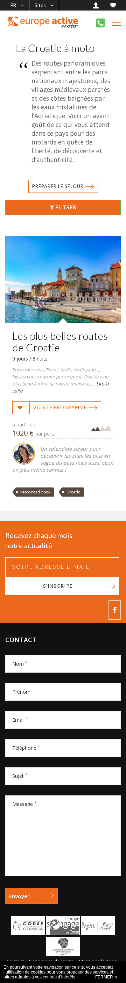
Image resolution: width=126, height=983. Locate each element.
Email (20, 719)
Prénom (21, 691)
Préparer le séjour (58, 186)
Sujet (19, 776)
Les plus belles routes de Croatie (60, 341)
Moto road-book (35, 491)
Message (24, 804)
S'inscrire (58, 586)
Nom (19, 663)
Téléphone (26, 748)
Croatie (73, 491)
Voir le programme (60, 407)
